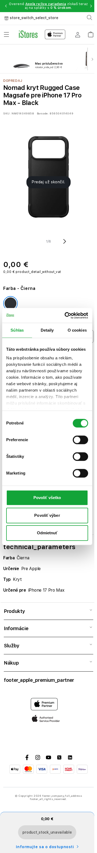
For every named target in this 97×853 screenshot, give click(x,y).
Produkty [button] (14, 611)
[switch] (80, 440)
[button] (6, 6)
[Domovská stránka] (42, 34)
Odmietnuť (47, 533)
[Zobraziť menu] (6, 34)
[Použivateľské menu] (77, 34)
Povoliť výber (47, 515)
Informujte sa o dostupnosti (45, 847)
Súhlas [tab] (17, 330)
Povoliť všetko (47, 497)
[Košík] (90, 32)
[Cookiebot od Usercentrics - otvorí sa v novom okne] (66, 315)
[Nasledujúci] (92, 59)
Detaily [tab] (47, 330)
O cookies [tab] (77, 330)
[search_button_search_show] (89, 17)
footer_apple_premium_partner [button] (39, 680)
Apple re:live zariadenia (45, 4)
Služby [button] (11, 645)
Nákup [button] (11, 663)
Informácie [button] (16, 628)
